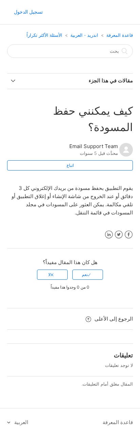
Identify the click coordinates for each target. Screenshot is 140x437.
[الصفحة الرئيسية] (126, 12)
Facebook (128, 234)
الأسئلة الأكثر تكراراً (44, 35)
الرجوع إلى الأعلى (113, 318)
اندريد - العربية (84, 35)
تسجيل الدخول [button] (28, 12)
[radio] (87, 275)
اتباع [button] (70, 165)
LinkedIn (109, 234)
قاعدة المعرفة (119, 35)
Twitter (119, 234)
